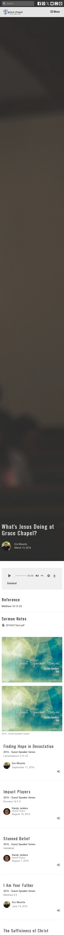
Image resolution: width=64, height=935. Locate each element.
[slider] (20, 575)
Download (12, 583)
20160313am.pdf (15, 625)
